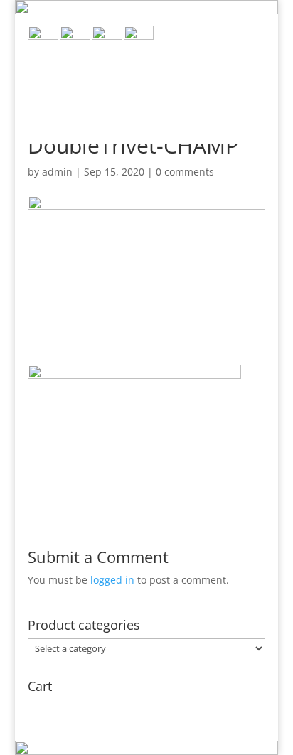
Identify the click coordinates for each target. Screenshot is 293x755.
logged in (112, 580)
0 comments (185, 171)
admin (57, 171)
